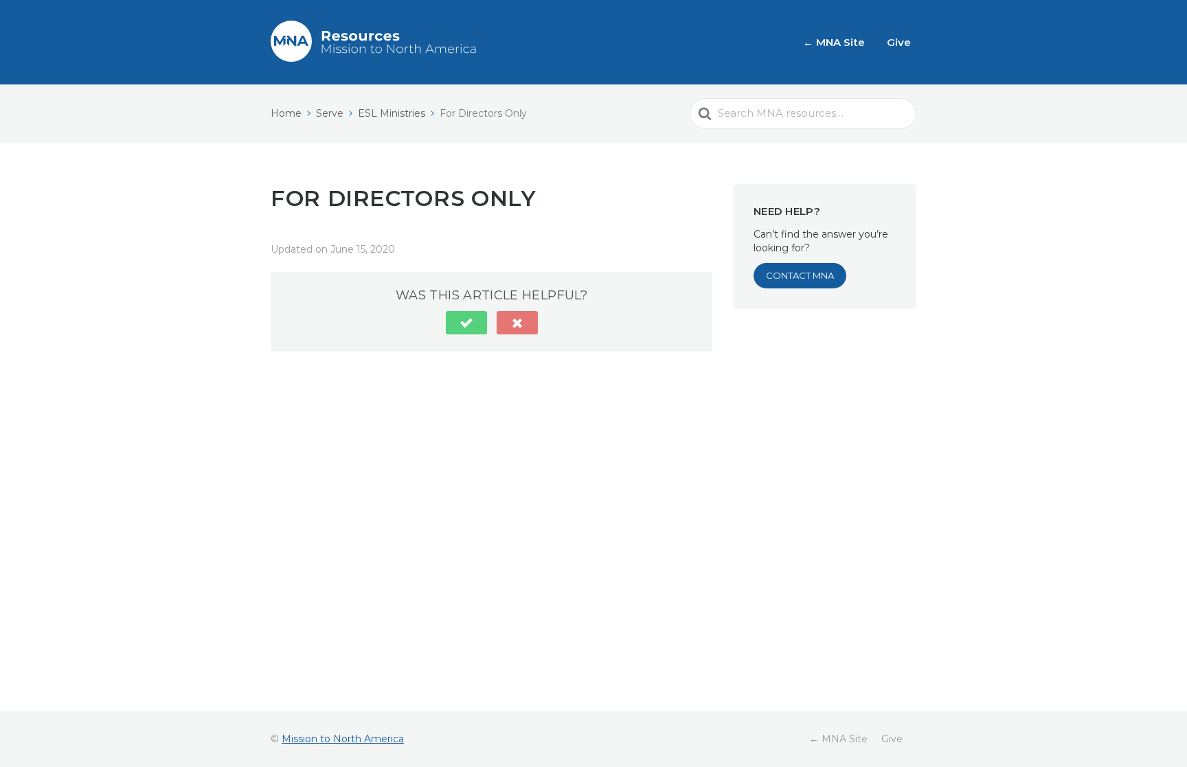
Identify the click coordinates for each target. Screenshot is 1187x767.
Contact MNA (800, 275)
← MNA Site (834, 42)
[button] (466, 322)
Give (899, 42)
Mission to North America (343, 739)
